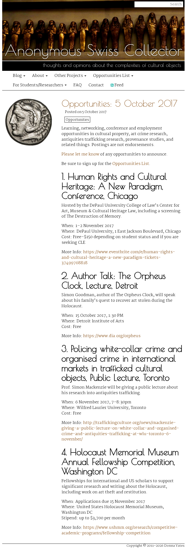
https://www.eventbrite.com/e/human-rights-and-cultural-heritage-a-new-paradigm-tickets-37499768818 (118, 258)
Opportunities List (112, 76)
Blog (18, 76)
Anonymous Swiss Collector (93, 50)
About (38, 76)
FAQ (77, 85)
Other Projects (69, 76)
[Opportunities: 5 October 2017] (33, 319)
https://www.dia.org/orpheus (112, 336)
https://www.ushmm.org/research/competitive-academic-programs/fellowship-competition (120, 530)
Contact (96, 85)
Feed (119, 85)
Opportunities (77, 119)
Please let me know (80, 154)
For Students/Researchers (38, 85)
